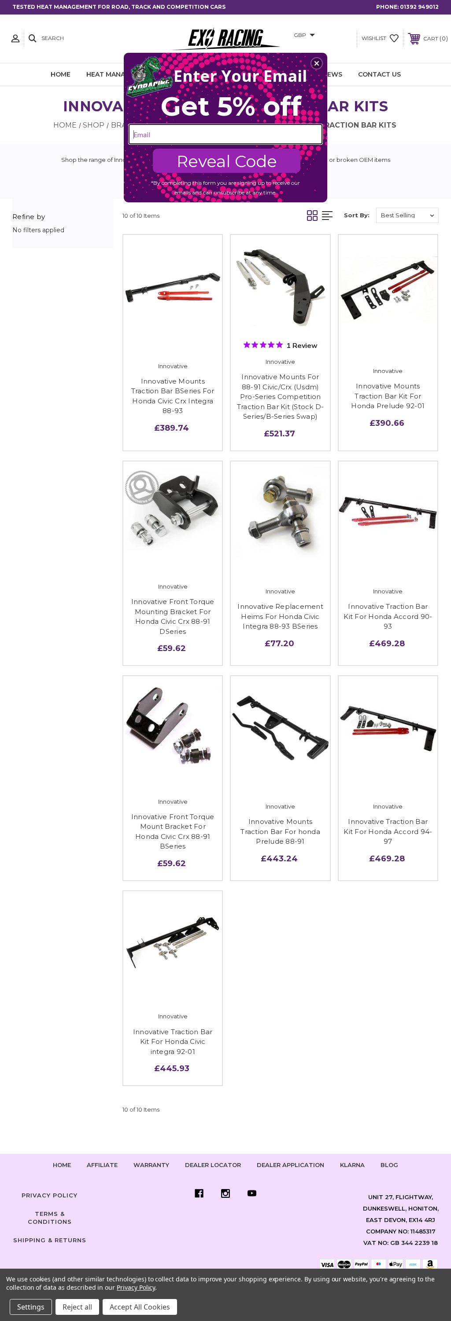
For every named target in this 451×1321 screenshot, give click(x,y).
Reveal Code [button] (227, 161)
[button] (316, 63)
